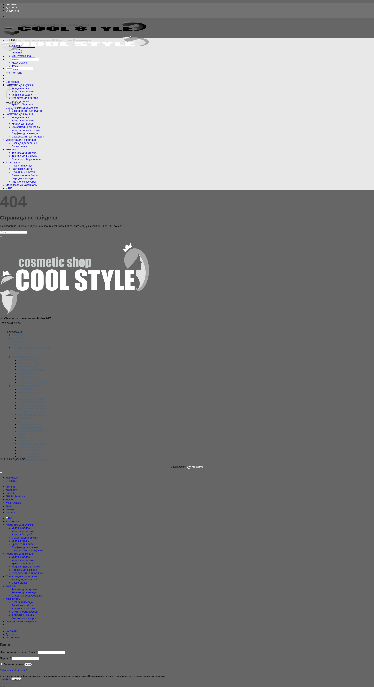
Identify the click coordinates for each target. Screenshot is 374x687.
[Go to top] (1, 472)
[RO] (9, 188)
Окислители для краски (26, 126)
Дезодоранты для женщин (28, 136)
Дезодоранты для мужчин (27, 110)
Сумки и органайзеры (25, 175)
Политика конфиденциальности (31, 347)
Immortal (17, 52)
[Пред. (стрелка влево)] (1, 686)
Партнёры (18, 344)
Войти (28, 664)
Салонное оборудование (27, 159)
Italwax (16, 69)
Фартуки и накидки (23, 178)
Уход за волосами (23, 91)
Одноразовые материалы (21, 184)
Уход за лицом (20, 101)
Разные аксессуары (24, 181)
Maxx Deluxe (19, 62)
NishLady (17, 49)
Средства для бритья (25, 97)
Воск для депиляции (24, 143)
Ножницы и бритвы (23, 172)
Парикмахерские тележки (33, 459)
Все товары (13, 81)
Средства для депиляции (21, 139)
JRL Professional (21, 55)
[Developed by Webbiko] (195, 466)
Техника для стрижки (24, 152)
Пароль (5, 658)
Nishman (17, 45)
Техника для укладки (24, 155)
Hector (15, 59)
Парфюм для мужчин (25, 107)
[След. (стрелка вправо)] (4, 686)
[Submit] (7, 72)
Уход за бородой (22, 94)
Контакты (11, 4)
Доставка (11, 7)
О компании (13, 10)
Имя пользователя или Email (18, 652)
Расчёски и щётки (22, 168)
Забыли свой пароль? (13, 670)
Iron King (17, 72)
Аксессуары (13, 162)
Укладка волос (21, 88)
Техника (11, 149)
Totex (15, 65)
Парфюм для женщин (25, 133)
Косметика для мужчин (20, 85)
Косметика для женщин (20, 114)
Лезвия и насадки (22, 165)
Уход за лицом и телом (26, 130)
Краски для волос (22, 104)
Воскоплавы (19, 146)
